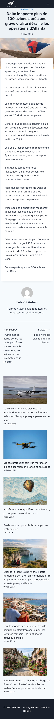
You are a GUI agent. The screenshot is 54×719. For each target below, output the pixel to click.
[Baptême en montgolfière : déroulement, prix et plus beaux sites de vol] (27, 491)
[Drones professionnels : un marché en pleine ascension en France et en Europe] (27, 444)
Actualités (27, 9)
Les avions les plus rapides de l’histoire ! (42, 336)
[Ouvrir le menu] (48, 4)
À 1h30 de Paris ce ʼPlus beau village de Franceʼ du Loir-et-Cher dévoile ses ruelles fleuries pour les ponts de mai (26, 684)
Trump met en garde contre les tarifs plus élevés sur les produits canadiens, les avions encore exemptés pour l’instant (13, 346)
